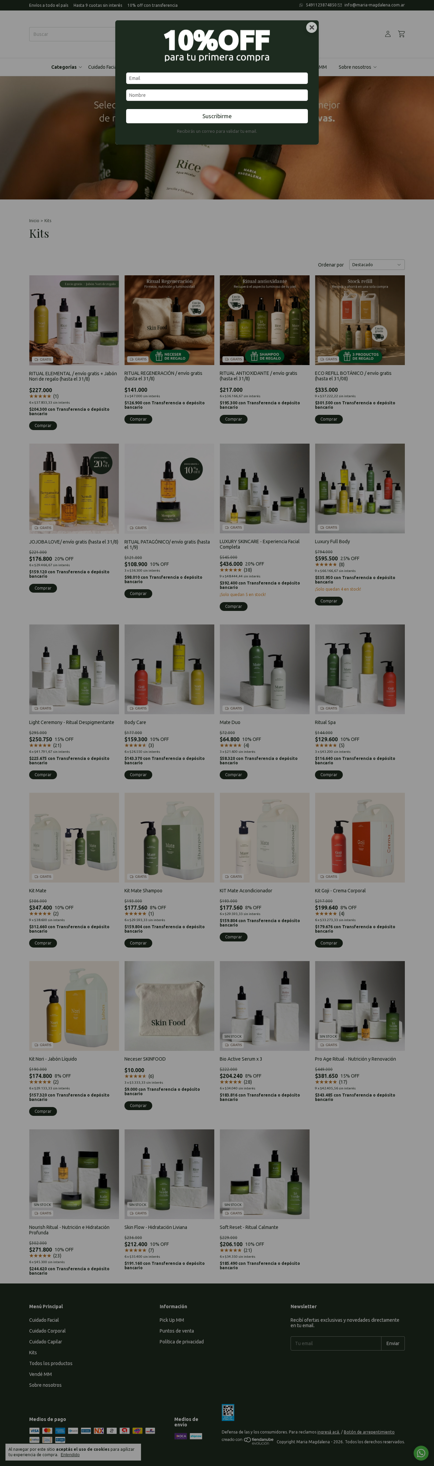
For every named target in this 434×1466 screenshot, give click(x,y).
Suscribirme (217, 116)
